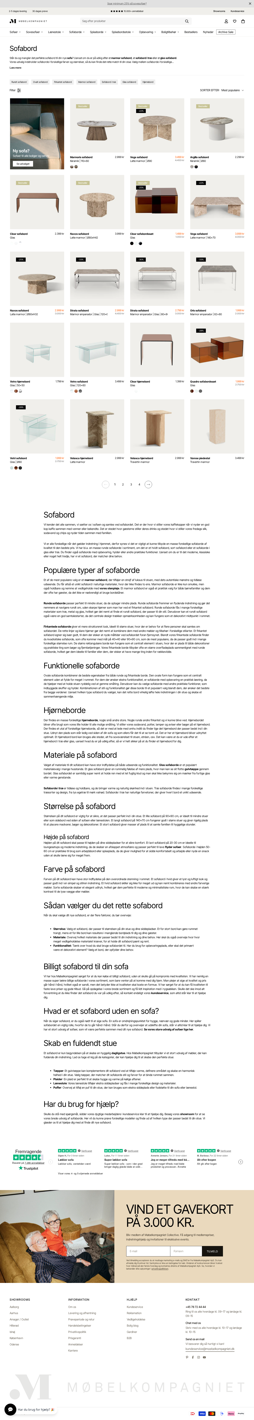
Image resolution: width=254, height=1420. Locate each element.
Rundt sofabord (19, 82)
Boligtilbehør (168, 32)
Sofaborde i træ (53, 788)
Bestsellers (190, 32)
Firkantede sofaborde (57, 626)
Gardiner (132, 1332)
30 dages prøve (40, 11)
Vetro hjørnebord (20, 383)
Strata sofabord (88, 312)
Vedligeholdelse (136, 1319)
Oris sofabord (206, 312)
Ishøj (12, 1332)
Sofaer (14, 32)
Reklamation (134, 1313)
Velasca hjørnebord (81, 460)
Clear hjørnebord (140, 383)
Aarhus (14, 1313)
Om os (72, 1307)
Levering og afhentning (82, 1313)
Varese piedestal (200, 460)
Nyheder (208, 32)
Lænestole (54, 32)
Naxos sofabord (84, 235)
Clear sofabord (19, 235)
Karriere (73, 1350)
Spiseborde (96, 32)
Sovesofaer (33, 32)
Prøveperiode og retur (81, 1319)
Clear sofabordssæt (141, 235)
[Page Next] (148, 484)
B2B (129, 1338)
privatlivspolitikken (160, 1268)
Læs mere (15, 67)
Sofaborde (75, 32)
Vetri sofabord (18, 460)
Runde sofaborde (55, 603)
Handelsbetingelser (79, 1325)
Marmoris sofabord (81, 159)
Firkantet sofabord (63, 82)
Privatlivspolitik (77, 1332)
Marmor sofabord (86, 82)
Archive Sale (225, 32)
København (16, 1338)
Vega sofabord (141, 159)
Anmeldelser (75, 1344)
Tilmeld (212, 1251)
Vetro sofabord (79, 383)
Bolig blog (132, 1325)
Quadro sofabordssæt (203, 383)
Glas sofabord (129, 82)
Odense (14, 1344)
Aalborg (14, 1307)
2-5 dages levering (18, 11)
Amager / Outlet (19, 1319)
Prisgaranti (74, 1338)
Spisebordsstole (121, 32)
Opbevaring (146, 32)
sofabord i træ (144, 57)
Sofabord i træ (109, 82)
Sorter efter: (210, 90)
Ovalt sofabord (40, 82)
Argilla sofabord (199, 159)
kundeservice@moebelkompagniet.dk (210, 1349)
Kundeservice (135, 1307)
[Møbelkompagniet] (28, 21)
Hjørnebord (148, 82)
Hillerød (14, 1325)
